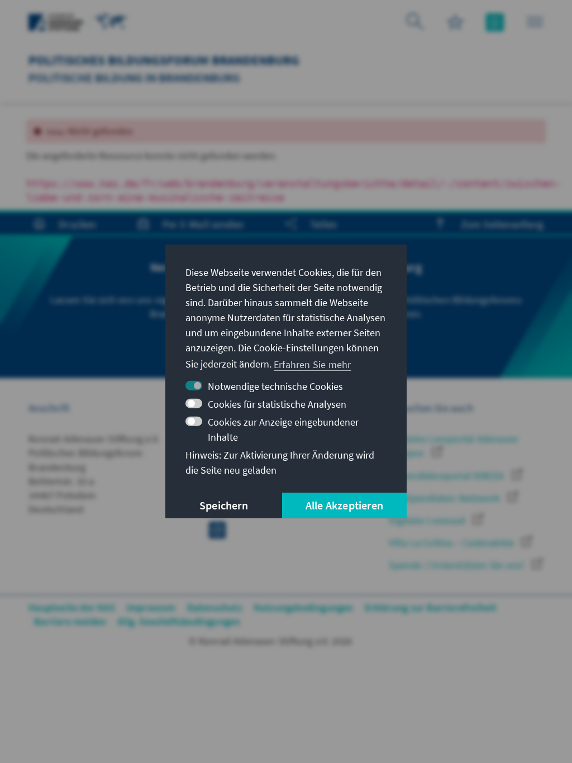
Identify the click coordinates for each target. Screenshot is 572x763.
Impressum (151, 607)
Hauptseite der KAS (71, 607)
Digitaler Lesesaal (428, 520)
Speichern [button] (223, 505)
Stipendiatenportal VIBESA (447, 475)
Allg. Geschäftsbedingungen (178, 621)
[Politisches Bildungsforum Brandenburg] (111, 21)
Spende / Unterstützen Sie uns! (457, 565)
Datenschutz (214, 607)
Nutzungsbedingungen (304, 607)
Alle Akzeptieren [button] (344, 505)
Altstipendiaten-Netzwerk (445, 498)
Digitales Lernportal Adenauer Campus (453, 445)
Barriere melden (70, 621)
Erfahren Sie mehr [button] (312, 363)
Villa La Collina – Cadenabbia (452, 542)
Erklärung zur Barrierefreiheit (431, 607)
